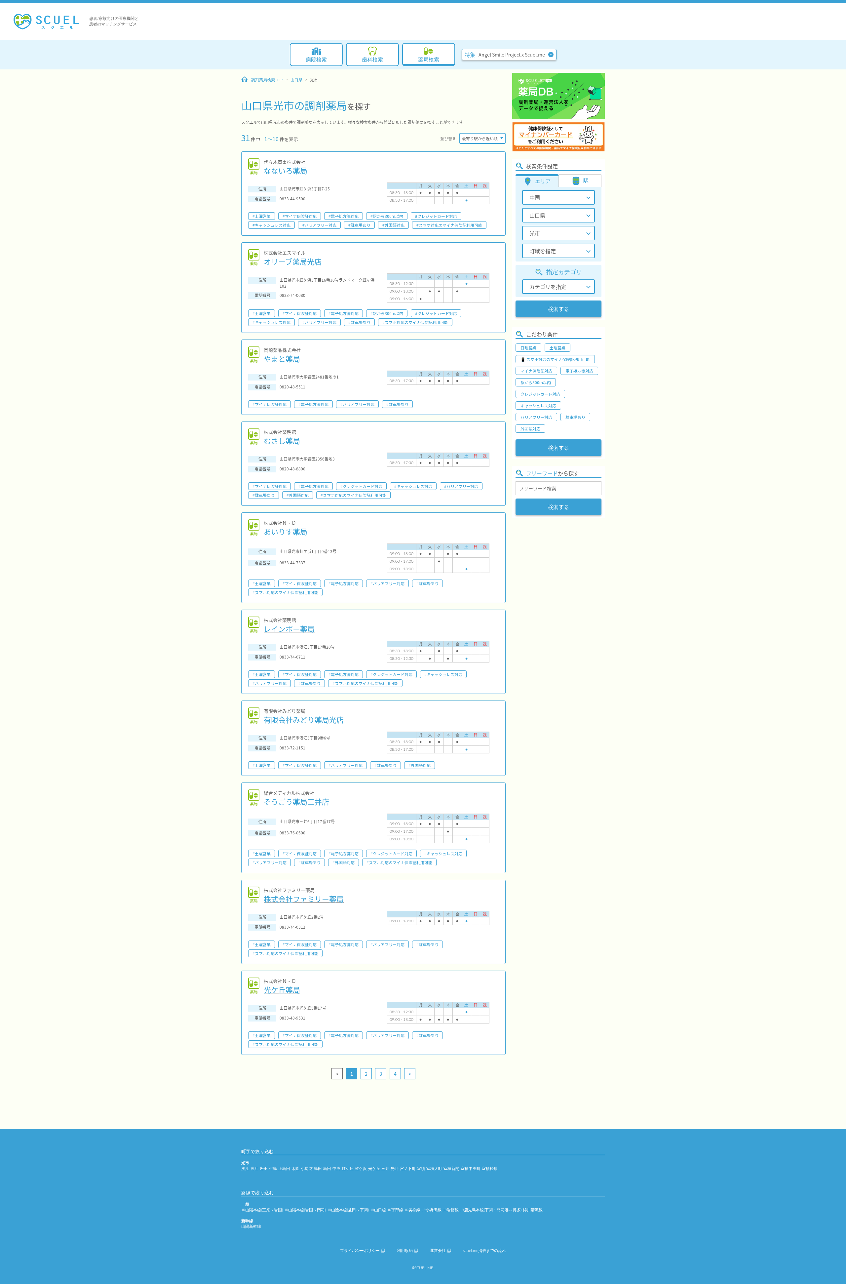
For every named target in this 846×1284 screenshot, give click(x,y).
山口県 (296, 80)
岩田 (264, 1169)
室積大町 (434, 1169)
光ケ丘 (374, 1169)
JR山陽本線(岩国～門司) (305, 1210)
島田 (318, 1169)
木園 (295, 1169)
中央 (336, 1169)
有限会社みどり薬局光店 (304, 719)
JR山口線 (378, 1210)
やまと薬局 (282, 358)
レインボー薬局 (289, 628)
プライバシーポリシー (360, 1251)
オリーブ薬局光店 (293, 261)
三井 (385, 1169)
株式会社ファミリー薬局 (304, 898)
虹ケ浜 (361, 1169)
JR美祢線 (412, 1210)
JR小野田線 (432, 1210)
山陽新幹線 (251, 1226)
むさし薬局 (282, 440)
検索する (558, 309)
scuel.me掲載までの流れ (484, 1251)
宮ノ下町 (408, 1169)
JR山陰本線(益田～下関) (348, 1210)
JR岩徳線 (451, 1210)
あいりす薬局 (285, 531)
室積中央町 (471, 1169)
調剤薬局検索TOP (267, 80)
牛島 (273, 1169)
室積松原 (490, 1169)
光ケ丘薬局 (282, 989)
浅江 (245, 1169)
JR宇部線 (395, 1210)
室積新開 (451, 1169)
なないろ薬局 (285, 170)
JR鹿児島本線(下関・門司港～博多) (490, 1210)
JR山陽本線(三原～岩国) (262, 1210)
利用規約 (405, 1251)
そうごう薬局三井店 (296, 801)
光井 (395, 1169)
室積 (421, 1169)
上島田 (284, 1169)
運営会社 (438, 1251)
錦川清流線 (533, 1210)
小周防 (307, 1169)
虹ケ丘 (348, 1169)
